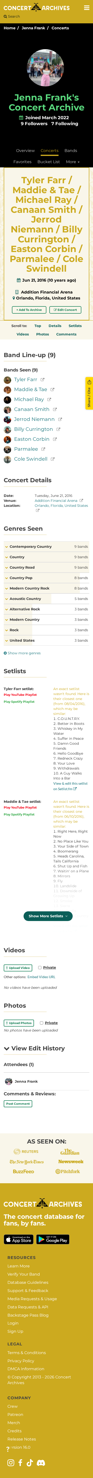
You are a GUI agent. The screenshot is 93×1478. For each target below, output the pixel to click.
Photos (42, 334)
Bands (70, 150)
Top (37, 326)
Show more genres (24, 653)
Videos (23, 334)
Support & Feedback (27, 1290)
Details (55, 326)
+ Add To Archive (29, 310)
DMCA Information (25, 1369)
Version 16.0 (19, 1447)
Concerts (60, 28)
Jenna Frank (33, 28)
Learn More (18, 1266)
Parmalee (26, 449)
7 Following (64, 123)
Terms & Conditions (26, 1352)
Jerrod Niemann (34, 419)
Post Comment (18, 1104)
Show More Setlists (46, 916)
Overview (25, 150)
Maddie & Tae (30, 389)
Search (13, 16)
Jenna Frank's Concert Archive (47, 102)
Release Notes (21, 1439)
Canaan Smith (32, 409)
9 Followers (34, 123)
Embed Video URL (41, 977)
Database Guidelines (27, 1282)
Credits (14, 1431)
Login (13, 1323)
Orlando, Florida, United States (48, 298)
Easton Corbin (32, 439)
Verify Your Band (23, 1274)
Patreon (15, 1414)
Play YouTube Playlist (20, 695)
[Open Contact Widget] (8, 1449)
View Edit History (37, 1048)
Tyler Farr (25, 379)
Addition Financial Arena (47, 292)
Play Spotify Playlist (19, 701)
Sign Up (15, 1331)
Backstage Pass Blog (28, 1315)
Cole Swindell (30, 459)
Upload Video (18, 968)
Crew (12, 1406)
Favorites (22, 161)
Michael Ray (29, 399)
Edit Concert (67, 310)
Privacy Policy (20, 1361)
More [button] (71, 161)
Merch (13, 1422)
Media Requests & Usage (32, 1298)
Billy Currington (33, 429)
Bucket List (48, 161)
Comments (66, 334)
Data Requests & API (27, 1307)
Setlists (75, 326)
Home (9, 28)
